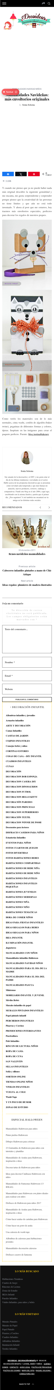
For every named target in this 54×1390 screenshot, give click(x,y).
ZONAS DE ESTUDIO (17, 1107)
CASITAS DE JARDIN (17, 735)
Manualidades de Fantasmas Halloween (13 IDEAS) (25, 1185)
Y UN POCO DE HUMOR (18, 1102)
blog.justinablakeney (38, 434)
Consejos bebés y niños (16, 745)
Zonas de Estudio (9, 1290)
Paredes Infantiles (10, 1298)
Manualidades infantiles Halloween (22, 958)
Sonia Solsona (28, 104)
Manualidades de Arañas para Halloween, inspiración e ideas (24, 1159)
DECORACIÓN (13, 771)
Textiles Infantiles (9, 1348)
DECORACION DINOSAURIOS (22, 786)
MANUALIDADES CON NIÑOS (22, 952)
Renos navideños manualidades (27, 554)
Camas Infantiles (14, 730)
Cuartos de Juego (9, 1282)
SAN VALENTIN (14, 1061)
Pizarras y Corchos (15, 1025)
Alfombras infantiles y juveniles (20, 715)
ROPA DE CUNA (14, 1056)
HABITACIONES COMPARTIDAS (23, 863)
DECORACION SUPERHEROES (22, 812)
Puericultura (12, 1035)
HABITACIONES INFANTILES (21, 878)
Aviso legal (25, 1367)
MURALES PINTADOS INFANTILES (24, 1010)
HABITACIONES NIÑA (17, 901)
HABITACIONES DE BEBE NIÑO (23, 873)
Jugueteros (11, 947)
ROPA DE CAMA (14, 1051)
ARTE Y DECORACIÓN (18, 725)
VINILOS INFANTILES (17, 1086)
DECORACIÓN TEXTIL (18, 817)
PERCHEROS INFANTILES (20, 1020)
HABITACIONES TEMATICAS (21, 912)
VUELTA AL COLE (16, 1092)
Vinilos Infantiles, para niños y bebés (18, 1302)
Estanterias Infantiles (16, 837)
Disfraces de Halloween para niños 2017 (23, 1202)
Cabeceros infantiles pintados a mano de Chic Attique (26, 570)
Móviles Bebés (12, 1000)
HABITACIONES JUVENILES (21, 891)
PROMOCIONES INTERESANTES (23, 1030)
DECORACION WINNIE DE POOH (23, 822)
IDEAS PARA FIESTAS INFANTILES (25, 922)
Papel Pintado (8, 1329)
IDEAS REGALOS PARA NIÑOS (22, 932)
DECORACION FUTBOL (18, 791)
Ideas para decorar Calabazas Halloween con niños (25, 1175)
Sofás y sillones (13, 1071)
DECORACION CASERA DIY (21, 781)
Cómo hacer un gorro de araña (19, 1225)
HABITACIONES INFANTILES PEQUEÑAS (21, 885)
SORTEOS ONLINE (16, 1076)
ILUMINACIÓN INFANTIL (19, 942)
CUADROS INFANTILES (18, 761)
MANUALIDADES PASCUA (20, 985)
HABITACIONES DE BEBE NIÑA (23, 868)
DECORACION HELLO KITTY (22, 796)
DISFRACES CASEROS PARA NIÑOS (25, 832)
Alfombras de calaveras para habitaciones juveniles (24, 1240)
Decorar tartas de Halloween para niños (23, 1167)
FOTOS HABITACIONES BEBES (22, 857)
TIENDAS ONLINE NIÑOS (19, 1081)
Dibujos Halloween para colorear (20, 1141)
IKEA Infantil (8, 1294)
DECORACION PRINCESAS (20, 807)
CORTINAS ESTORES (17, 751)
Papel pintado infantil (16, 1015)
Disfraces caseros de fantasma (19, 1254)
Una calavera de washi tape (18, 1232)
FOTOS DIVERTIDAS (17, 852)
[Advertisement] (27, 56)
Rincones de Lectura (11, 1286)
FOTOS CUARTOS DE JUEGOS (22, 847)
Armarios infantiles (15, 720)
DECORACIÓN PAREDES (19, 802)
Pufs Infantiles (12, 1041)
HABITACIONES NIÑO (17, 907)
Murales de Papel (9, 1325)
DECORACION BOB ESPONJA (21, 776)
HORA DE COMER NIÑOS (19, 917)
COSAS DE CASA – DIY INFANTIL (24, 756)
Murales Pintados (9, 1321)
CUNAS (10, 766)
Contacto (14, 1367)
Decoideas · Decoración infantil (22, 1361)
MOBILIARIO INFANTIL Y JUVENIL (25, 995)
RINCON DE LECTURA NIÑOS (22, 1046)
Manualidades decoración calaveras (21, 1248)
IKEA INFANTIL (14, 937)
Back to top (24, 1384)
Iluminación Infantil (10, 1344)
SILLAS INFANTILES (17, 1066)
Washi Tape (11, 1096)
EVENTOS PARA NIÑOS (18, 842)
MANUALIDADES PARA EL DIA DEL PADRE (25, 978)
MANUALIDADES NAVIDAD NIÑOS (27, 89)
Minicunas (11, 990)
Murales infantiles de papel (18, 1005)
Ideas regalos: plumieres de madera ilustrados (27, 583)
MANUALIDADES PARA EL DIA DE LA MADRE (26, 970)
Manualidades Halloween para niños (22, 1128)
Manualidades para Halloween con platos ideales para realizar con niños (27, 1195)
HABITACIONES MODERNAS (21, 896)
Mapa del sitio (28, 1371)
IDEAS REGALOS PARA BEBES (22, 927)
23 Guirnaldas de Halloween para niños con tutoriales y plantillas (25, 1149)
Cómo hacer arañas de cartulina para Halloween (26, 1219)
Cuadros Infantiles (10, 1337)
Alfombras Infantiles (11, 1340)
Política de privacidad (41, 1367)
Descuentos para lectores (17, 827)
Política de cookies (11, 1371)
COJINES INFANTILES (18, 740)
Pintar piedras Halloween (17, 1135)
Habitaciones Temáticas (12, 1278)
